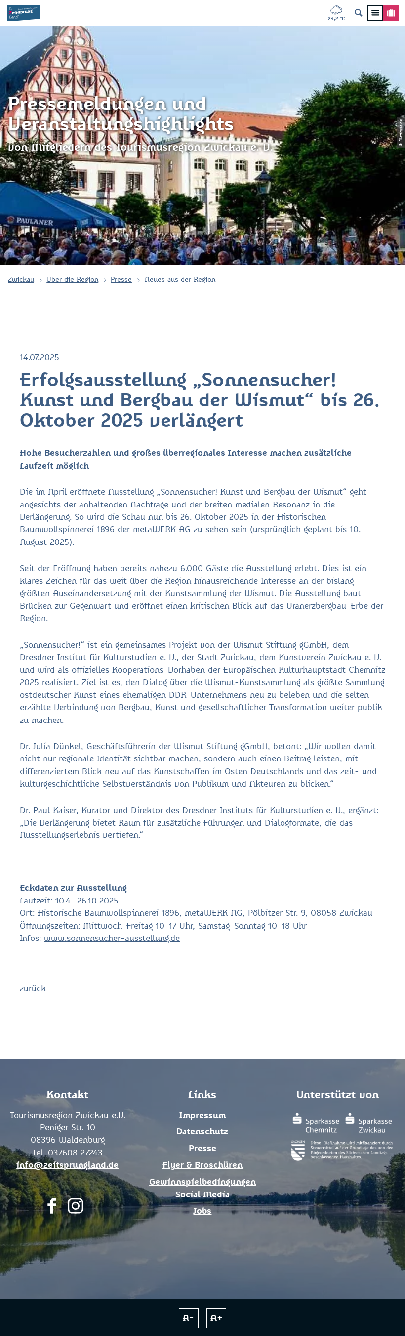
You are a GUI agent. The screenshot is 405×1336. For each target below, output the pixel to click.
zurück (33, 989)
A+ (216, 1318)
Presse (121, 279)
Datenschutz (202, 1132)
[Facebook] (52, 1208)
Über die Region (72, 279)
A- (188, 1318)
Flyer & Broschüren (202, 1165)
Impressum (202, 1116)
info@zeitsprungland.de (67, 1165)
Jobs (202, 1211)
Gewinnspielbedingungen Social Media (202, 1188)
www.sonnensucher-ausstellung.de (112, 939)
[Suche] (358, 13)
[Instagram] (75, 1208)
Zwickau (21, 279)
